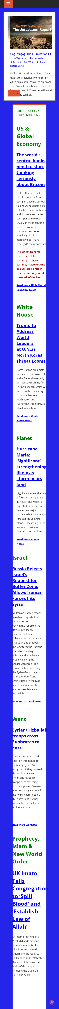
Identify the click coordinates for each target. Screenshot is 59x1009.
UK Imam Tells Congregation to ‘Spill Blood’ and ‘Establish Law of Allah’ (30, 907)
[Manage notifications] (51, 1002)
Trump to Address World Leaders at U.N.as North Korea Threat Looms (31, 351)
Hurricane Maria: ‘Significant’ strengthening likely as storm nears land (31, 474)
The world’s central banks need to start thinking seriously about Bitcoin (30, 177)
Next (17, 101)
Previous (11, 101)
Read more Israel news (26, 709)
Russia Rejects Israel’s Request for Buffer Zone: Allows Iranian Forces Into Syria (27, 594)
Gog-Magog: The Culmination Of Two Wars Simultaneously (28, 55)
